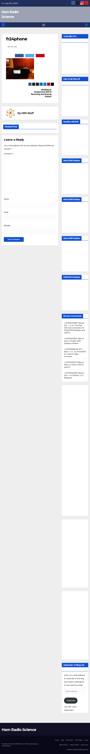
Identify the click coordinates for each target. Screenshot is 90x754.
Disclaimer (69, 740)
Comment (8, 154)
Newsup (33, 744)
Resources (84, 745)
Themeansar (6, 746)
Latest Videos (74, 745)
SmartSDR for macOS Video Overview (75, 354)
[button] (83, 25)
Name (6, 199)
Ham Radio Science (19, 729)
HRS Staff (27, 113)
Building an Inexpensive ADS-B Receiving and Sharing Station (41, 93)
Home (57, 740)
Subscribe (71, 700)
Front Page (78, 740)
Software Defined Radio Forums (77, 749)
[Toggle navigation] (43, 25)
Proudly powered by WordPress (13, 744)
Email (6, 212)
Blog (62, 740)
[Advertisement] (75, 450)
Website (7, 225)
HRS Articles (63, 745)
